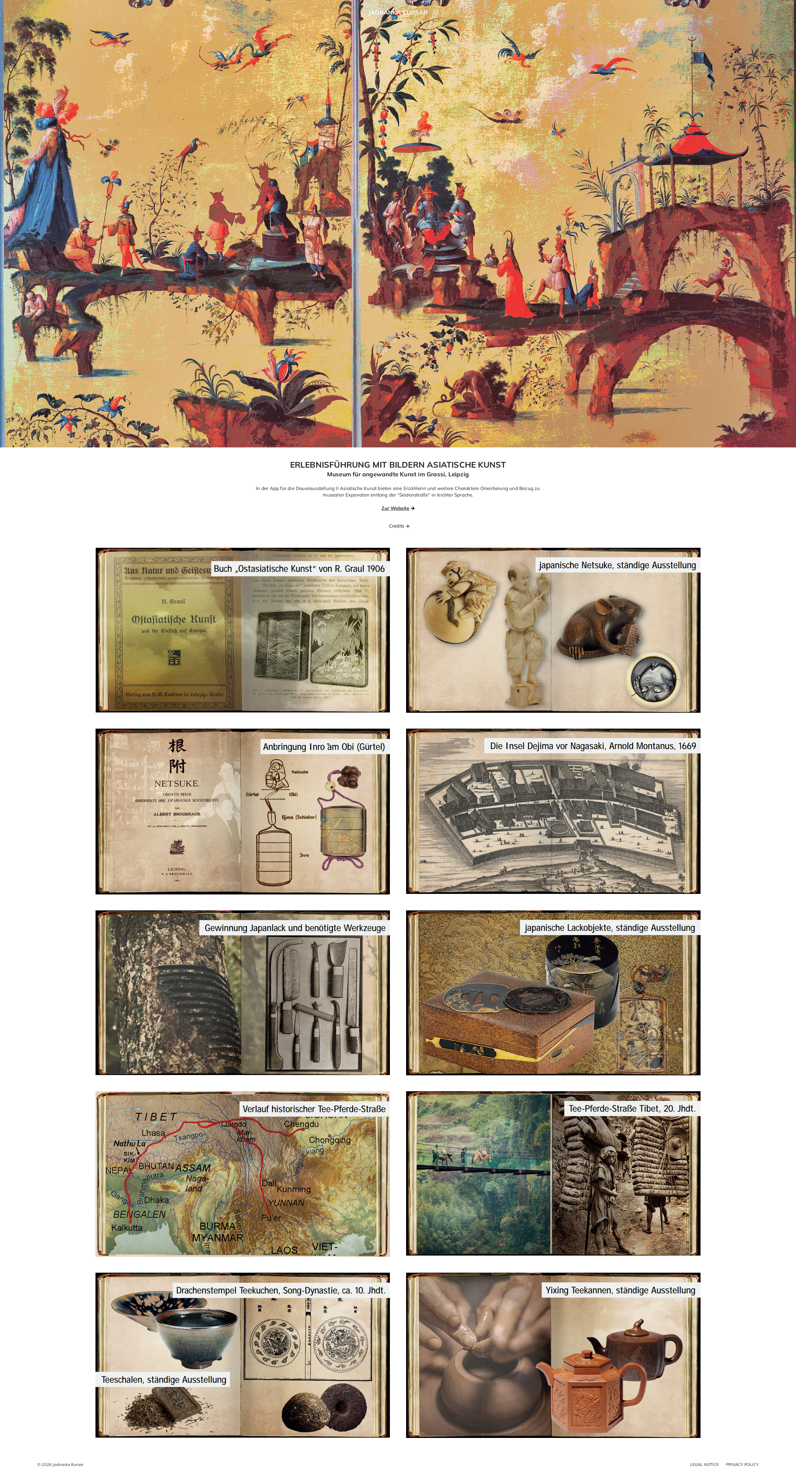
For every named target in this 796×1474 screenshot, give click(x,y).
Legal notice (704, 1464)
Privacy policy (742, 1464)
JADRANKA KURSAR (398, 12)
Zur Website (395, 508)
